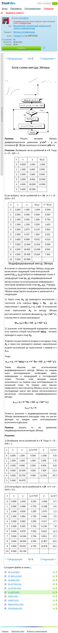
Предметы (16, 8)
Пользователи (33, 8)
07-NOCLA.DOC (15, 576)
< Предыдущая (13, 58)
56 (54, 576)
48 (54, 580)
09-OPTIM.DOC (15, 584)
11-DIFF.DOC (13, 592)
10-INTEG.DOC (14, 588)
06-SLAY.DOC (14, 572)
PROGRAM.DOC (15, 608)
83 (54, 572)
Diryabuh (24, 18)
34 (54, 596)
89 (54, 588)
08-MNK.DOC (14, 580)
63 (54, 592)
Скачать (21, 48)
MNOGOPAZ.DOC (16, 604)
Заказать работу (15, 12)
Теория (17, 36)
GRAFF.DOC (13, 600)
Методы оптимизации (24, 32)
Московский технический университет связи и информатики (32, 27)
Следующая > (48, 58)
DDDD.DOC (13, 596)
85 (54, 584)
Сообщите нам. (25, 23)
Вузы (5, 8)
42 (54, 608)
